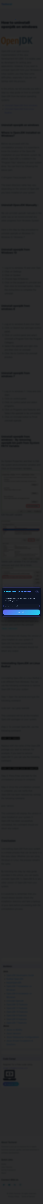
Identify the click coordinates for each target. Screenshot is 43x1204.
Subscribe (21, 612)
